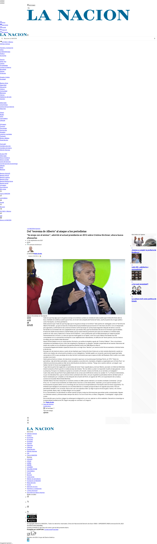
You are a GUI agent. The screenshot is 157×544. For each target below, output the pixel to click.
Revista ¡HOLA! (4, 175)
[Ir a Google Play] (32, 518)
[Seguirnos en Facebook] (28, 497)
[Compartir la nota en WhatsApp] (30, 320)
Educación (3, 87)
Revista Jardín (4, 183)
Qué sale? (3, 144)
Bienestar (3, 93)
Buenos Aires (4, 83)
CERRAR (2, 1)
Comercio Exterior (5, 67)
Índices (2, 71)
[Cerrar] (28, 35)
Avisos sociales (4, 160)
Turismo (2, 126)
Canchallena (4, 118)
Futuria (2, 59)
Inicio (3, 22)
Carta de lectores (5, 162)
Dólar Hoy (3, 61)
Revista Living (4, 179)
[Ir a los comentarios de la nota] (30, 318)
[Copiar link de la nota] (28, 323)
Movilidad (3, 69)
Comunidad (3, 91)
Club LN (4, 30)
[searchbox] (78, 38)
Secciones (5, 25)
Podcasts (3, 136)
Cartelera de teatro (6, 148)
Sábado (2, 166)
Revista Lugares (5, 177)
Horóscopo (3, 130)
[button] (78, 127)
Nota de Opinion (48, 404)
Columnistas (4, 105)
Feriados (2, 132)
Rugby (2, 114)
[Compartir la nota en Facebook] (28, 325)
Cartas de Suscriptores (7, 107)
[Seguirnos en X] (28, 502)
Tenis (1, 116)
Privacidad (55, 529)
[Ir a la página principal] (78, 20)
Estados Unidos (5, 77)
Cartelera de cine (5, 146)
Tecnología (3, 128)
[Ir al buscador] (28, 8)
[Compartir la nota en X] (30, 325)
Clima (1, 50)
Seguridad (3, 85)
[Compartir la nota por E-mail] (32, 325)
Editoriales (3, 103)
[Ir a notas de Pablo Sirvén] (76, 249)
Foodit (4, 27)
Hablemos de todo (5, 97)
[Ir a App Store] (32, 522)
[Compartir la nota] (28, 320)
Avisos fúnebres (5, 158)
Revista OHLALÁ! (5, 173)
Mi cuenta (5, 32)
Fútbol (2, 112)
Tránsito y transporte (6, 48)
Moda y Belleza (4, 138)
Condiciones (48, 529)
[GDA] (31, 535)
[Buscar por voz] (154, 38)
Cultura (2, 89)
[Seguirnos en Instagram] (28, 507)
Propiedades (4, 65)
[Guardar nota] (28, 318)
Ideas (1, 167)
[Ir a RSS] (28, 512)
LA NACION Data (5, 52)
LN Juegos (3, 124)
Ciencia (2, 95)
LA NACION (31, 229)
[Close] (28, 418)
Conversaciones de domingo (9, 164)
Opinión (37, 229)
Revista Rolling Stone (6, 181)
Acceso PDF (3, 154)
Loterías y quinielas (6, 134)
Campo (2, 63)
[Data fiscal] (28, 541)
